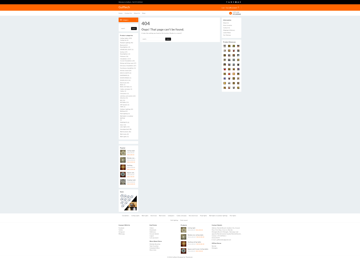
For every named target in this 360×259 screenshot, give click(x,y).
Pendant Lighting (125, 42)
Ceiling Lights (124, 38)
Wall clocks (123, 134)
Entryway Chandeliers (126, 65)
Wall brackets (124, 131)
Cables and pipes (125, 89)
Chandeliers (123, 59)
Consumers (123, 93)
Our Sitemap (227, 35)
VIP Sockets (123, 105)
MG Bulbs (123, 102)
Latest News (227, 32)
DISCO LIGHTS (124, 73)
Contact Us (226, 28)
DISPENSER (123, 75)
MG (121, 100)
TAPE (121, 107)
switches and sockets (126, 96)
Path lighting (124, 113)
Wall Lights (123, 136)
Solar (121, 125)
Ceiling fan (123, 40)
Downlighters (124, 47)
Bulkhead (123, 111)
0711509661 (237, 14)
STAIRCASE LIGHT (125, 49)
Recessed (123, 45)
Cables (122, 91)
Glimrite (122, 98)
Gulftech (124, 7)
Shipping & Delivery (229, 30)
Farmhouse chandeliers (127, 68)
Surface (122, 52)
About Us (226, 23)
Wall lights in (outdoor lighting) (126, 117)
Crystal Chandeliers (126, 61)
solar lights (123, 127)
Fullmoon (123, 56)
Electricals (123, 82)
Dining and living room (126, 63)
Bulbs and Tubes (125, 86)
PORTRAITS (123, 122)
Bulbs (121, 84)
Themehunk (189, 257)
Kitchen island (124, 70)
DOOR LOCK (124, 80)
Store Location (227, 25)
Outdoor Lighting (125, 109)
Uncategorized (124, 129)
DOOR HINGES (124, 78)
